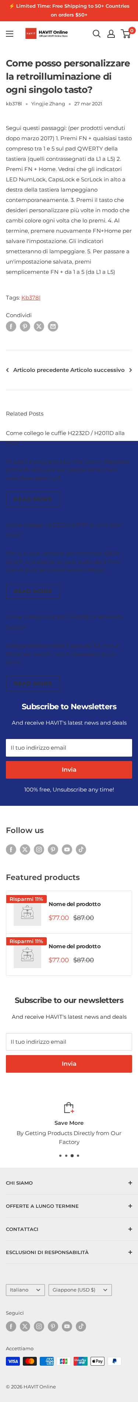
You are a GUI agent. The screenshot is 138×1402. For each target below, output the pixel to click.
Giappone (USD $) (74, 1290)
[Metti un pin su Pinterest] (25, 325)
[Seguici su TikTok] (81, 849)
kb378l (14, 103)
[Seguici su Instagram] (39, 849)
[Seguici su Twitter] (25, 849)
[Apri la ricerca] (97, 34)
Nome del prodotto (74, 904)
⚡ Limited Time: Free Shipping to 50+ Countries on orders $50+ (69, 10)
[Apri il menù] (9, 34)
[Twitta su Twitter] (39, 325)
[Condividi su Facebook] (11, 325)
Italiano (19, 1290)
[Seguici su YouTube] (67, 849)
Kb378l (30, 297)
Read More (33, 499)
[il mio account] (111, 34)
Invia (69, 769)
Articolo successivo (97, 369)
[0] (126, 33)
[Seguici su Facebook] (11, 849)
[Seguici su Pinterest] (53, 849)
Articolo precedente (41, 369)
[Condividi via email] (53, 325)
